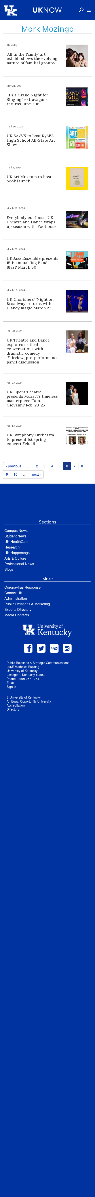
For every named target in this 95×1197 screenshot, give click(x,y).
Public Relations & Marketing (27, 603)
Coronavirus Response (22, 587)
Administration (15, 598)
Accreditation (16, 705)
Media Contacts (16, 614)
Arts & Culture (15, 558)
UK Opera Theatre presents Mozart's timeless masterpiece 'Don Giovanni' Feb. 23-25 (32, 398)
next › (36, 474)
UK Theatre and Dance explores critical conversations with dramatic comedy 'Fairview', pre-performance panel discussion (33, 351)
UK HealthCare (16, 541)
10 (15, 474)
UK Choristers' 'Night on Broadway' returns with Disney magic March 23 (30, 304)
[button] (89, 10)
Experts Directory (17, 609)
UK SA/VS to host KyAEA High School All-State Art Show (31, 140)
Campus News (16, 530)
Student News (15, 536)
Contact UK (13, 592)
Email (10, 682)
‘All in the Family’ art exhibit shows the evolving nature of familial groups (32, 59)
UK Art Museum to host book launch (29, 179)
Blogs (8, 569)
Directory (13, 709)
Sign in (11, 686)
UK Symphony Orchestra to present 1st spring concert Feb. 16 (30, 439)
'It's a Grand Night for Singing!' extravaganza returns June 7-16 (28, 99)
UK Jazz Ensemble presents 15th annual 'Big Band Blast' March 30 (32, 263)
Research (12, 547)
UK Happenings (17, 552)
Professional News (19, 563)
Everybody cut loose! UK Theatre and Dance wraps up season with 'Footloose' (33, 222)
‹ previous (13, 466)
